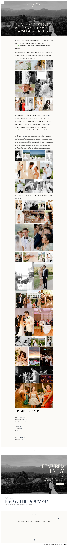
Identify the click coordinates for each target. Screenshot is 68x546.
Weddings (34, 18)
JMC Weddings (19, 430)
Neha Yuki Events (24, 419)
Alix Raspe (19, 441)
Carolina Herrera (20, 424)
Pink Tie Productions (21, 437)
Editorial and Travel (24, 504)
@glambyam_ (20, 432)
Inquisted (24, 136)
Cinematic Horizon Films (23, 421)
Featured (31, 504)
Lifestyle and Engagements (14, 504)
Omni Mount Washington (22, 415)
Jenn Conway (47, 124)
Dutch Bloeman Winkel (21, 435)
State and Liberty (19, 426)
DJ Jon (21, 439)
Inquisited (20, 428)
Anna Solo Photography (23, 417)
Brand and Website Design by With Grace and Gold (60, 544)
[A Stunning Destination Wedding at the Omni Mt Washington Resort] (62, 483)
